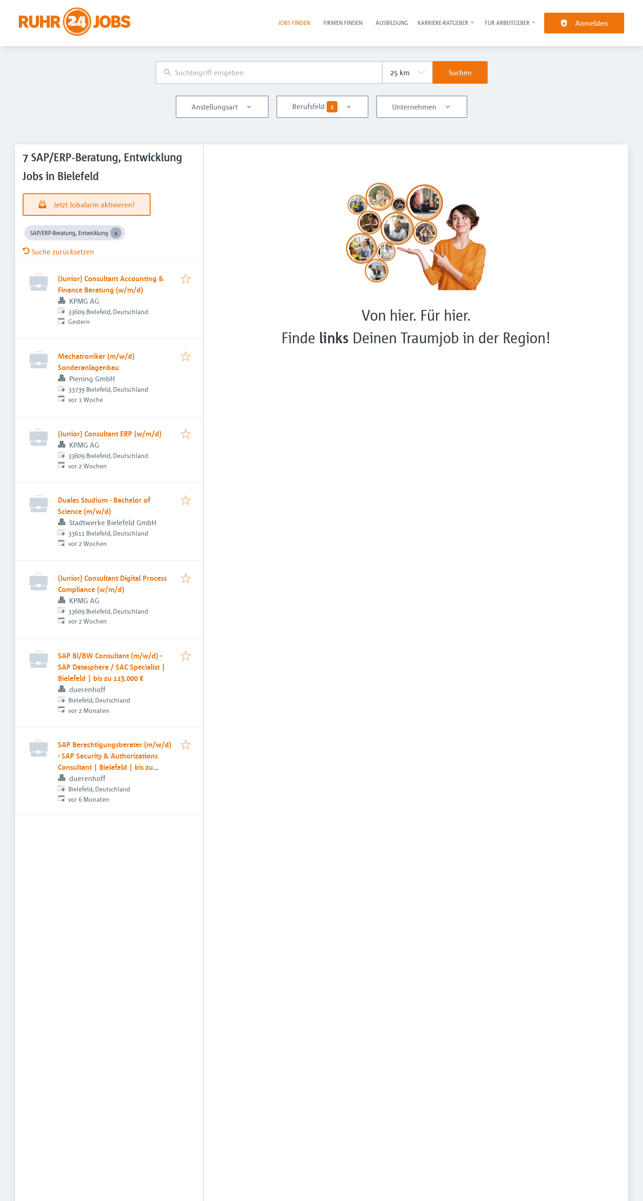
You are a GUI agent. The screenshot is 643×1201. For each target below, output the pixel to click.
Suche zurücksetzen (63, 251)
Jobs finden (294, 22)
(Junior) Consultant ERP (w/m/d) (109, 433)
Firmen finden (342, 22)
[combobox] (268, 72)
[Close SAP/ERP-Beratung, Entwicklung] (115, 232)
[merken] (186, 279)
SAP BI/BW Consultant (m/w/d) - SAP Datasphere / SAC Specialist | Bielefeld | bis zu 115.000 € (111, 667)
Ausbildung (392, 22)
